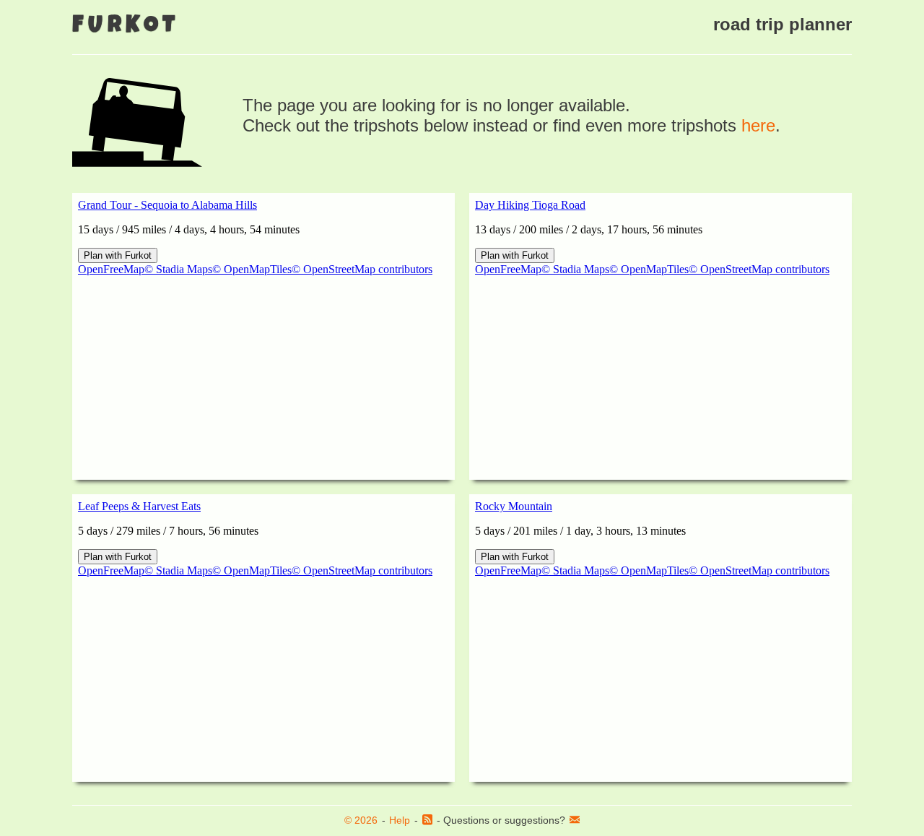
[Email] (575, 820)
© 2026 (361, 820)
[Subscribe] (427, 820)
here (758, 125)
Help (399, 820)
